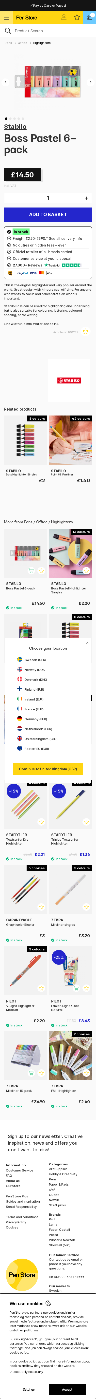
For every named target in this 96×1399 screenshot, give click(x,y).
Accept (67, 1389)
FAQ (9, 1175)
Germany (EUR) (36, 719)
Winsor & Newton (62, 1240)
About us (13, 1181)
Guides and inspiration (23, 1201)
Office (22, 43)
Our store (13, 1186)
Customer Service (19, 1170)
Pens (8, 43)
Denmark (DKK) (36, 679)
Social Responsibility (21, 1207)
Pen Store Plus (17, 1196)
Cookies (12, 1227)
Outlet (54, 1195)
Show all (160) (59, 1245)
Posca (53, 1235)
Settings (28, 1389)
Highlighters (42, 43)
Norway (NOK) (35, 670)
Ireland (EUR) (34, 699)
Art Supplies (58, 1169)
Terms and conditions (22, 1217)
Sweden (55, 1290)
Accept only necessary (26, 1372)
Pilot (52, 1219)
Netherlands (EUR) (38, 729)
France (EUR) (34, 709)
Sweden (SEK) (35, 660)
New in (54, 1200)
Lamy (53, 1224)
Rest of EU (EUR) (37, 749)
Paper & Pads (59, 1184)
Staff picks (57, 1205)
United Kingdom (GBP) (41, 739)
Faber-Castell (59, 1229)
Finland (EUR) (34, 689)
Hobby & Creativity (63, 1174)
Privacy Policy (16, 1222)
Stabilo (15, 126)
